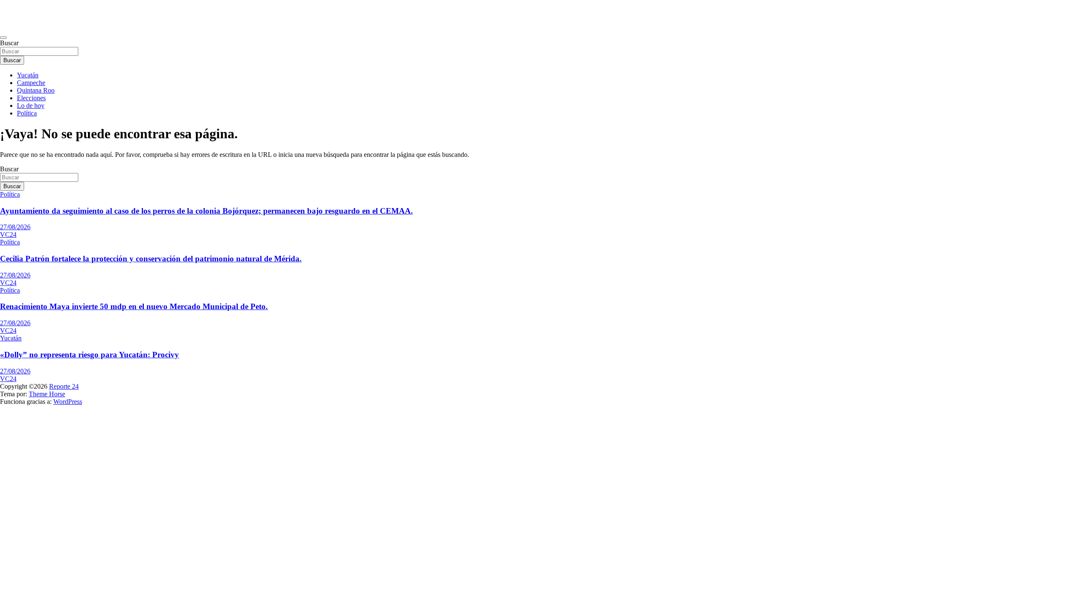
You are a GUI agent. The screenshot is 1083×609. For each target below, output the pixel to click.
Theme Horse (47, 394)
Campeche (31, 82)
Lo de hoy (30, 105)
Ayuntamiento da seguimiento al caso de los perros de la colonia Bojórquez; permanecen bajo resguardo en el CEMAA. (206, 210)
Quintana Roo (36, 90)
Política (27, 113)
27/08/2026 (15, 226)
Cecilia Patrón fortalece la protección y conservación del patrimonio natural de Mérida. (151, 258)
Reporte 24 (64, 386)
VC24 (8, 234)
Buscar (9, 43)
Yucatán (27, 75)
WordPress (67, 401)
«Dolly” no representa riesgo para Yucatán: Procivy (89, 354)
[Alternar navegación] (3, 37)
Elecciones (31, 98)
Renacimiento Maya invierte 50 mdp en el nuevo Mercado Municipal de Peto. (134, 306)
